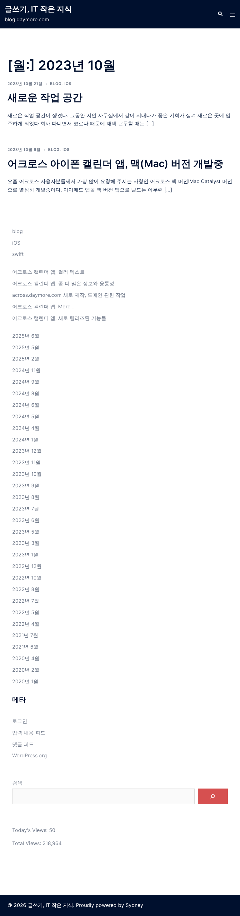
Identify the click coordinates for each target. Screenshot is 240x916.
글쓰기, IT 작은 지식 (38, 8)
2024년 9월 (25, 382)
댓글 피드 (23, 744)
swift (18, 254)
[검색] (213, 796)
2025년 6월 (25, 336)
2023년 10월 (27, 474)
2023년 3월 (25, 543)
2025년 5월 (25, 347)
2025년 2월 (25, 359)
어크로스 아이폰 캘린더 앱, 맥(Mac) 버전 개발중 (115, 163)
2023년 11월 (26, 462)
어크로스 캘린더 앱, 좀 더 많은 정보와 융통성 (63, 283)
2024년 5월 (25, 416)
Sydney (134, 905)
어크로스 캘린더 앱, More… (43, 306)
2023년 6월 (25, 520)
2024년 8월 (25, 393)
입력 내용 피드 (28, 732)
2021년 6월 (25, 647)
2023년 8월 (25, 497)
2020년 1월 (25, 681)
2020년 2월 (25, 670)
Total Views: (27, 843)
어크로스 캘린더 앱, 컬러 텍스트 (48, 272)
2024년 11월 (26, 370)
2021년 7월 (25, 635)
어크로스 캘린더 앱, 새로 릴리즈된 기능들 (59, 318)
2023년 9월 (25, 485)
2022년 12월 (27, 566)
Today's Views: (30, 830)
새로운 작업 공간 (45, 97)
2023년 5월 (25, 532)
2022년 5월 (25, 612)
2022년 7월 (25, 601)
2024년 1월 (25, 439)
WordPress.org (29, 755)
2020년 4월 (25, 658)
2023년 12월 (27, 451)
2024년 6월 (25, 405)
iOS (68, 83)
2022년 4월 (25, 624)
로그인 (19, 721)
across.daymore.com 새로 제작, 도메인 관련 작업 (69, 295)
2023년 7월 (25, 508)
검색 (17, 782)
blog (56, 83)
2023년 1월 (25, 554)
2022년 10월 (27, 578)
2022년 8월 (25, 589)
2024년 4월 (25, 428)
